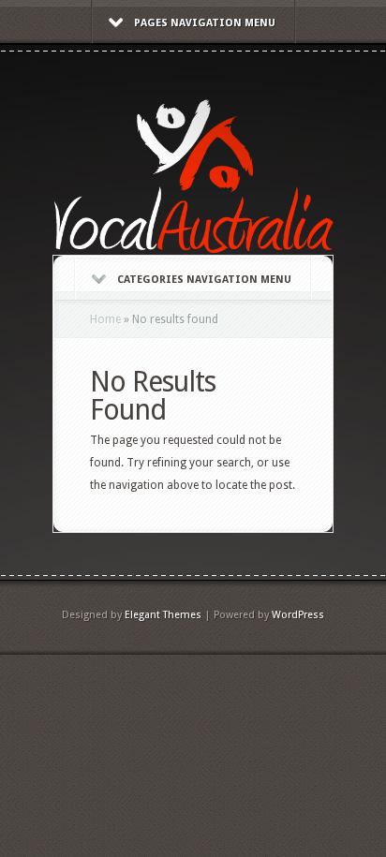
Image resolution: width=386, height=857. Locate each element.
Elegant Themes (163, 615)
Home (105, 319)
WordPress (298, 615)
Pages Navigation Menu (204, 23)
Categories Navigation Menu (204, 279)
